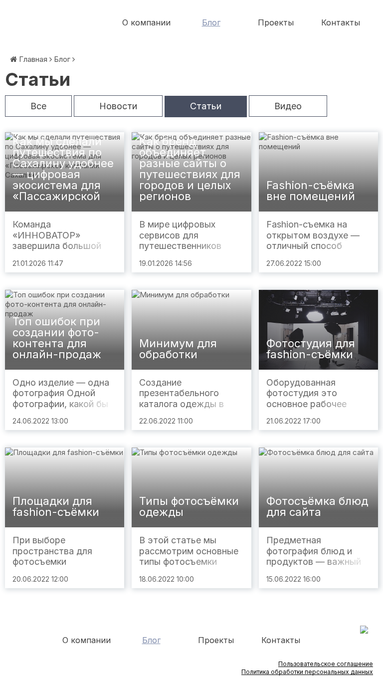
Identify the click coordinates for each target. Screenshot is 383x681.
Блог (211, 22)
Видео (288, 106)
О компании (146, 22)
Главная (33, 59)
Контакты (340, 22)
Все (38, 106)
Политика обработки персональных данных (307, 672)
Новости (118, 106)
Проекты (276, 22)
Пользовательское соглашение (325, 664)
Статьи (205, 106)
